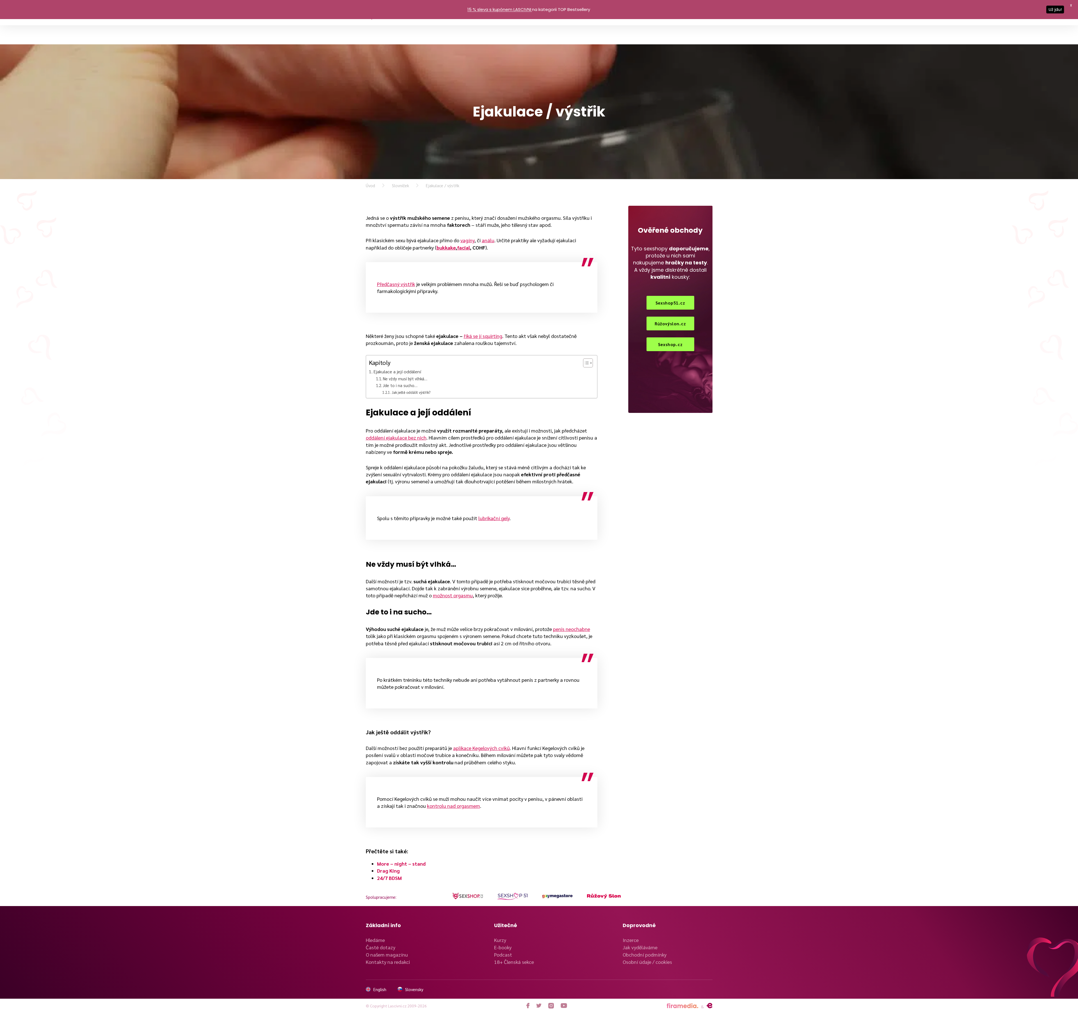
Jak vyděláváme (640, 947)
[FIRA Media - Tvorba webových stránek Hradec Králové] (682, 1006)
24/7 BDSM (389, 878)
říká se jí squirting (483, 336)
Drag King (388, 870)
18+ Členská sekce (514, 962)
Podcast (503, 954)
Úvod (370, 185)
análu (488, 240)
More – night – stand (401, 863)
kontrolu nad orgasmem (453, 805)
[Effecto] (709, 1006)
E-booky (502, 947)
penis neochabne (571, 629)
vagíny (467, 240)
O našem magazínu (387, 954)
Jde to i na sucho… (400, 385)
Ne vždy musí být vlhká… (405, 378)
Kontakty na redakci (388, 962)
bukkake (446, 247)
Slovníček (400, 185)
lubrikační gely (494, 518)
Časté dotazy (380, 947)
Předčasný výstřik (396, 284)
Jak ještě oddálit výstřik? (411, 392)
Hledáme (375, 940)
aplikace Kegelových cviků (481, 748)
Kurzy (500, 940)
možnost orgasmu (453, 595)
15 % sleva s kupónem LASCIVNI (499, 9)
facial (463, 247)
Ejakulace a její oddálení (397, 371)
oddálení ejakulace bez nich (396, 437)
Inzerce (631, 940)
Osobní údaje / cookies (647, 962)
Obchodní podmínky (644, 954)
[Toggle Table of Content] (585, 363)
